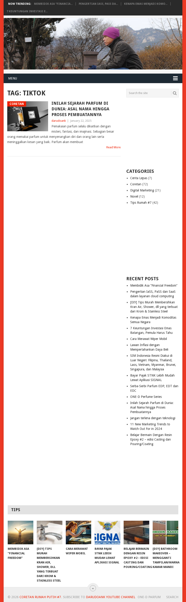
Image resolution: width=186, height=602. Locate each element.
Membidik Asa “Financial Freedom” (153, 285)
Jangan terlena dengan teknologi (152, 418)
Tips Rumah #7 (141, 202)
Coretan (135, 184)
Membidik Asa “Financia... (53, 3)
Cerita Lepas (138, 178)
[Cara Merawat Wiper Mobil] (78, 533)
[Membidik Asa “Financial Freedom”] (20, 533)
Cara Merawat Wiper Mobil (148, 339)
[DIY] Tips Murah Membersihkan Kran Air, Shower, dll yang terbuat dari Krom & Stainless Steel (154, 306)
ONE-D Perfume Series (146, 397)
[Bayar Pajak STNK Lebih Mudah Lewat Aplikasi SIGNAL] (107, 533)
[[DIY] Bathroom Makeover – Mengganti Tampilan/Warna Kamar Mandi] (165, 533)
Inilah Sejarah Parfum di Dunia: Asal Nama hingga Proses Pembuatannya (80, 109)
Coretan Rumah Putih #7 (40, 597)
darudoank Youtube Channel (110, 597)
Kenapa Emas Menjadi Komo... (145, 3)
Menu (12, 78)
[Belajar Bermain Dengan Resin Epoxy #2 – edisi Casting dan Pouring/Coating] (136, 533)
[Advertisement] (154, 132)
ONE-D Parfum (149, 597)
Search (172, 597)
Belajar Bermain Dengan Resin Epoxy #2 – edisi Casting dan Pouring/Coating (151, 439)
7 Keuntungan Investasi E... (27, 11)
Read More (113, 147)
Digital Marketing (142, 190)
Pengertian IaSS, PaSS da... (98, 3)
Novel (134, 196)
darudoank (58, 120)
